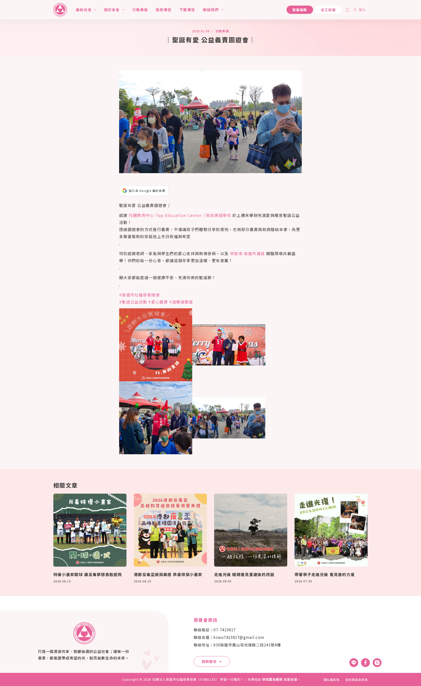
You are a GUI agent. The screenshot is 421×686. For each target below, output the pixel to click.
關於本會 (112, 9)
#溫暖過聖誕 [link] (181, 302)
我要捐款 (299, 9)
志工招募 (328, 9)
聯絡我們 (211, 9)
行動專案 (140, 9)
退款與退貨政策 (356, 680)
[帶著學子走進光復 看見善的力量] (331, 530)
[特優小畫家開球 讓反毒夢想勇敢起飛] (89, 530)
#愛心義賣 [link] (158, 302)
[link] (180, 215)
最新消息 (84, 9)
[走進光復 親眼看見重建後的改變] (250, 530)
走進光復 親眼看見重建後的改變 (244, 574)
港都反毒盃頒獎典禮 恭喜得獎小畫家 (168, 574)
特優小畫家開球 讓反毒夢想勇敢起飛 (87, 574)
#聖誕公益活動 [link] (133, 302)
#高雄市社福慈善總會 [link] (139, 295)
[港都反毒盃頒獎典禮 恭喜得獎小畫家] (170, 530)
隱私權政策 (331, 680)
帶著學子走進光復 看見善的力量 (325, 574)
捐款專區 (164, 9)
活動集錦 (222, 31)
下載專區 (187, 9)
